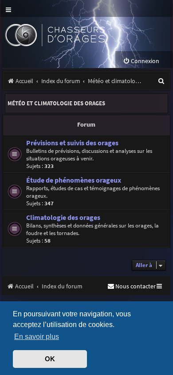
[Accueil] (70, 34)
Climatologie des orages (63, 217)
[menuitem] (141, 61)
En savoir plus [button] (36, 336)
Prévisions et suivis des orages (72, 143)
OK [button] (50, 359)
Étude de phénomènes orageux (73, 180)
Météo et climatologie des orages (56, 103)
